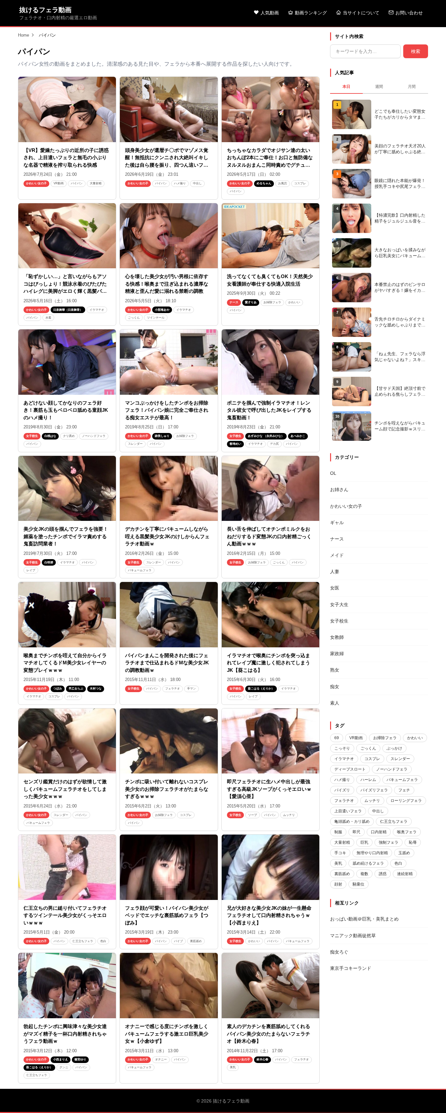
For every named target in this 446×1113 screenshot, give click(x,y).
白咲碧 (48, 562)
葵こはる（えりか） (261, 688)
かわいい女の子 (36, 183)
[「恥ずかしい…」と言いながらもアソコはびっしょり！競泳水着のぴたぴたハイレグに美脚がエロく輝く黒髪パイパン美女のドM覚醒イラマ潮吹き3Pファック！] (67, 236)
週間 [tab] (379, 86)
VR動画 (59, 183)
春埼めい (235, 443)
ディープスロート (350, 769)
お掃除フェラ (272, 302)
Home (23, 35)
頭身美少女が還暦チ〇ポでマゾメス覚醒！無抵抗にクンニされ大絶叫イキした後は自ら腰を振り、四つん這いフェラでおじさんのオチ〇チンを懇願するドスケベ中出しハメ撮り (166, 164)
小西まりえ (60, 1059)
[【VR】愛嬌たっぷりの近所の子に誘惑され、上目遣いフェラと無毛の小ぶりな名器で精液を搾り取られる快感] (67, 109)
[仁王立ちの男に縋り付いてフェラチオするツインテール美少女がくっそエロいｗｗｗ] (67, 867)
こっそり (342, 748)
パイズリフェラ (374, 790)
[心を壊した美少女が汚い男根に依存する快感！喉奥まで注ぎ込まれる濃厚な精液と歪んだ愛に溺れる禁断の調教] (168, 236)
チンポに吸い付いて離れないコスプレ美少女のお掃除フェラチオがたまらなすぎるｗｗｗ (166, 789)
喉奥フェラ (407, 832)
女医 (334, 587)
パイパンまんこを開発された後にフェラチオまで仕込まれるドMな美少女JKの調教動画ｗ (167, 663)
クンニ (63, 1067)
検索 (415, 51)
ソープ (252, 815)
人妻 (334, 571)
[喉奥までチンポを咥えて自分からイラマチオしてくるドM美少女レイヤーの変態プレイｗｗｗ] (67, 614)
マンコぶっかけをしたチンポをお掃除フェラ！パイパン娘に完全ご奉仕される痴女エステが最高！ (166, 410)
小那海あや (162, 309)
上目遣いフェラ (348, 811)
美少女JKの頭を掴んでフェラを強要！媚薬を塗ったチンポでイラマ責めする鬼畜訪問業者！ (66, 536)
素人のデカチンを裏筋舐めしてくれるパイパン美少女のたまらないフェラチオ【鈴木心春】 (268, 1033)
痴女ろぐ (339, 952)
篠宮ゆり (80, 1059)
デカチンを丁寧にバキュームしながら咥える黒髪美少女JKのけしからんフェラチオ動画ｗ (167, 536)
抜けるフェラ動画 (45, 9)
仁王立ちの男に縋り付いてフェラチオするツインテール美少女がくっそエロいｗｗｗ (65, 915)
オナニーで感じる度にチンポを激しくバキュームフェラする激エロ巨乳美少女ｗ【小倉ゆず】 (166, 1033)
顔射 (338, 884)
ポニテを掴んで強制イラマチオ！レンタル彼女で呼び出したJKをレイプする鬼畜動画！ (269, 410)
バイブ (178, 941)
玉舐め (404, 853)
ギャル (337, 522)
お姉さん (339, 489)
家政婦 (337, 653)
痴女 (334, 686)
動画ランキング (311, 12)
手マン (191, 688)
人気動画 (270, 12)
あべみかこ (298, 436)
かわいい (294, 302)
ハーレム (368, 779)
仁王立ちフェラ (82, 941)
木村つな (96, 688)
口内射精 (379, 832)
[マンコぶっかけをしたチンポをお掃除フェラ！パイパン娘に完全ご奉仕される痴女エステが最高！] (168, 362)
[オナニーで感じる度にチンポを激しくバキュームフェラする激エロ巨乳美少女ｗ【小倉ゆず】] (168, 985)
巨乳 (364, 842)
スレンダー (135, 443)
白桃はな (50, 436)
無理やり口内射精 (372, 853)
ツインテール (156, 317)
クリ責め (69, 436)
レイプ (30, 570)
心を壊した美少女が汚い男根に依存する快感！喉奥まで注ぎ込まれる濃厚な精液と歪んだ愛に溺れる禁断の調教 (166, 284)
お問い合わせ (409, 12)
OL (333, 473)
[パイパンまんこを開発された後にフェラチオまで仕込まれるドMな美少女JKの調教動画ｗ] (168, 614)
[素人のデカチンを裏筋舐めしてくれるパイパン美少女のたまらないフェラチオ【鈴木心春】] (270, 985)
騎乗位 (358, 884)
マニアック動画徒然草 (353, 935)
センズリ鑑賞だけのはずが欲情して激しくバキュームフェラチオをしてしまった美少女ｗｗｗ (65, 789)
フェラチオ (172, 688)
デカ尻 (274, 443)
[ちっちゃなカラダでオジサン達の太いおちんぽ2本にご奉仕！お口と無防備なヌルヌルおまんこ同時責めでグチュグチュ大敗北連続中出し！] (270, 109)
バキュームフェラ (139, 570)
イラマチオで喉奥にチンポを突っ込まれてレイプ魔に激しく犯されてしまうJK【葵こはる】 (268, 663)
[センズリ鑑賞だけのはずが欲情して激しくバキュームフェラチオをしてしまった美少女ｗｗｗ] (67, 741)
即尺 (356, 832)
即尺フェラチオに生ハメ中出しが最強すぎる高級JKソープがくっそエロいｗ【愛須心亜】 (269, 789)
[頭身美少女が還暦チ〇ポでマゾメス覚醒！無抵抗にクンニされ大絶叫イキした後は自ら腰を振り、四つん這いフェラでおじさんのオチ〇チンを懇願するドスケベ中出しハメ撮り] (168, 109)
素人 (334, 703)
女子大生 (339, 604)
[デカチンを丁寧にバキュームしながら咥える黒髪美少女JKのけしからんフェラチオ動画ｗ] (168, 488)
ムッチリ (289, 815)
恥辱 (413, 842)
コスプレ (300, 183)
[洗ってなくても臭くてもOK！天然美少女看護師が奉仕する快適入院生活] (270, 236)
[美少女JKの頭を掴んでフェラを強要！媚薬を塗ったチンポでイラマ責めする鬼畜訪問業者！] (67, 488)
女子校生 (32, 436)
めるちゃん (264, 183)
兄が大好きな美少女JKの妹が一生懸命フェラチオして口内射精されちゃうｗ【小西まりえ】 (269, 915)
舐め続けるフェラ (368, 863)
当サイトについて (361, 12)
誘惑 (383, 874)
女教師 (337, 637)
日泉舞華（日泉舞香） (68, 309)
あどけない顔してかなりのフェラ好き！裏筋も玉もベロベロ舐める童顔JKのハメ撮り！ (66, 410)
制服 (338, 832)
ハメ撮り (180, 183)
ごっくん (134, 317)
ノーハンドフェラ (93, 436)
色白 (103, 941)
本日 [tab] (346, 86)
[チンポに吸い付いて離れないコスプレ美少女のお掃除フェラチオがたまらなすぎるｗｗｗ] (168, 741)
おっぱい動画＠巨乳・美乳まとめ (364, 919)
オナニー (161, 1059)
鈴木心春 (262, 1059)
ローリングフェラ (406, 800)
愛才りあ (251, 302)
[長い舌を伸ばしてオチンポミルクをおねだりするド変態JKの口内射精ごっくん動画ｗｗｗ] (270, 488)
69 (336, 738)
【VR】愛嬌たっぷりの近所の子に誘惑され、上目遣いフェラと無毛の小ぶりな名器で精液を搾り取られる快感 (66, 157)
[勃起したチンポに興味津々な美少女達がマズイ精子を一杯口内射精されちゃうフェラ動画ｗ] (67, 985)
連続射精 (405, 874)
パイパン (77, 183)
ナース (234, 302)
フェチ (404, 790)
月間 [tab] (412, 86)
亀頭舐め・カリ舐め (352, 821)
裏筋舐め (196, 941)
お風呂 (282, 183)
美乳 (233, 1067)
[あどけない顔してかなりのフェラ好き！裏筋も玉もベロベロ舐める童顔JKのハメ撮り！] (67, 362)
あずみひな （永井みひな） (266, 436)
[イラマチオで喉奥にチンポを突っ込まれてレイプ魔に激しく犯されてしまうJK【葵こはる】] (270, 614)
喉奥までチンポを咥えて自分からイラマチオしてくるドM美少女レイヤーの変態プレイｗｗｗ (65, 663)
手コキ (340, 853)
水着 (48, 317)
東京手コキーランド (350, 968)
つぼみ (57, 688)
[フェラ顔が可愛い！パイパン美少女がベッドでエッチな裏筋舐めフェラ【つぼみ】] (168, 867)
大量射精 (96, 183)
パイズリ (342, 790)
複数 (364, 874)
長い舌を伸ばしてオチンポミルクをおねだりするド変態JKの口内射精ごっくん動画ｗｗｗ (269, 536)
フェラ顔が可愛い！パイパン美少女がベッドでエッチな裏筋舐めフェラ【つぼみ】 (166, 915)
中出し (197, 183)
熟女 (334, 670)
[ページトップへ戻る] (430, 1100)
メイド (337, 555)
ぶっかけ (394, 748)
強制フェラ (388, 842)
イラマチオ (96, 309)
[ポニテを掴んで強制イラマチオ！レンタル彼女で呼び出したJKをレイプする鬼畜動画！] (270, 362)
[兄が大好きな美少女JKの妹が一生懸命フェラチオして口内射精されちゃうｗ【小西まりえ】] (270, 867)
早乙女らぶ (76, 688)
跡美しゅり (162, 436)
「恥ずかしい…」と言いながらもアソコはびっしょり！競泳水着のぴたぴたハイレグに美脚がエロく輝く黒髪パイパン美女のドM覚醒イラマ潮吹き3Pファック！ (65, 291)
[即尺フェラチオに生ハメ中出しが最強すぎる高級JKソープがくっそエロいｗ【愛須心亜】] (270, 741)
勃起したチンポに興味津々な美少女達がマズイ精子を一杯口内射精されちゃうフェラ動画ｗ (65, 1033)
